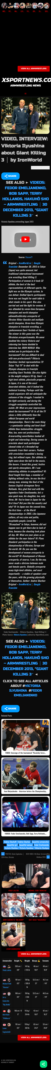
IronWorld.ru (25, 263)
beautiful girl (12, 844)
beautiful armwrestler (40, 841)
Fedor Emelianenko (41, 844)
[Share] (43, 1064)
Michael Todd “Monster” (7, 985)
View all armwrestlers (33, 68)
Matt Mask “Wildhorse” (6, 1016)
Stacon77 (29, 257)
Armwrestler (7, 960)
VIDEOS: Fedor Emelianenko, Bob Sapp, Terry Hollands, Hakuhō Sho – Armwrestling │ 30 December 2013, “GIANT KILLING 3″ (25, 199)
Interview (46, 167)
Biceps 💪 (36, 960)
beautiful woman (25, 844)
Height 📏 (18, 960)
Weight (27, 960)
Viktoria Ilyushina (20, 634)
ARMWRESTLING (37, 167)
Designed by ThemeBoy (7, 1062)
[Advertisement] (25, 40)
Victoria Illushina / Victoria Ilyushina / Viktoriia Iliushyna (27, 848)
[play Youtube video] (25, 239)
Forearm (45, 960)
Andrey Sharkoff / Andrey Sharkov (17, 841)
